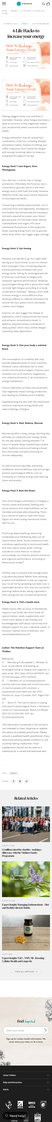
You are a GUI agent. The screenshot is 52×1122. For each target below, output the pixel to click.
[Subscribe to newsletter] (45, 1030)
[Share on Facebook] (13, 781)
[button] (48, 4)
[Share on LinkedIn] (26, 781)
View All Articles (24, 971)
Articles (14, 10)
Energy (13, 773)
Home (4, 10)
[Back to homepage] (24, 4)
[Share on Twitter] (20, 781)
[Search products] (43, 3)
